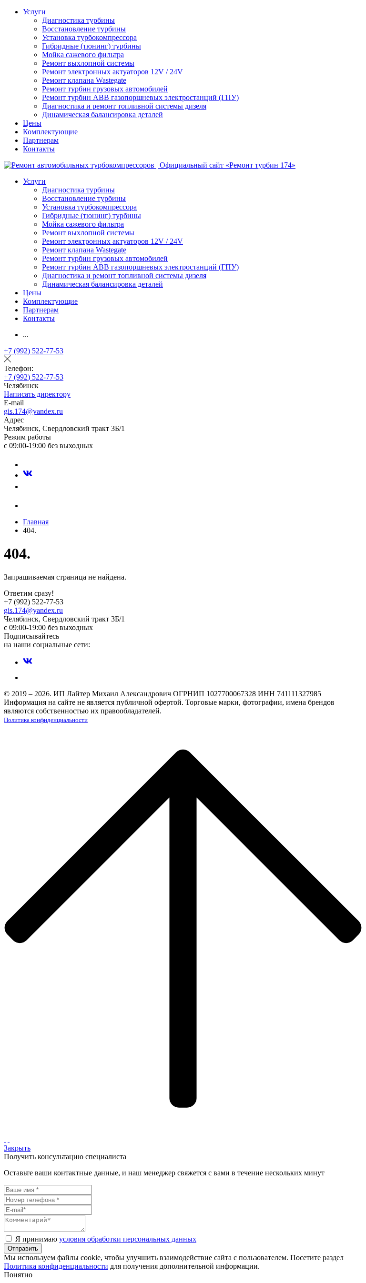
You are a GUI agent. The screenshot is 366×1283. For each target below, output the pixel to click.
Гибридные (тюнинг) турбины (91, 46)
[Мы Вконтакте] (27, 475)
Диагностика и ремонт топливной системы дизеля (124, 106)
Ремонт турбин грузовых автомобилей (105, 89)
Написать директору (37, 394)
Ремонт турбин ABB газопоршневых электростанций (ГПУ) (140, 97)
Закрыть (17, 1148)
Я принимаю (105, 1239)
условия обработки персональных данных (127, 1239)
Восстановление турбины (84, 29)
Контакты (39, 149)
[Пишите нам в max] (27, 465)
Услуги (34, 12)
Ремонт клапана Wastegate (84, 80)
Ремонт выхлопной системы (88, 63)
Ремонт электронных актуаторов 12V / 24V (112, 72)
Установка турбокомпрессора (89, 37)
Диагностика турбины (78, 20)
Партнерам (41, 140)
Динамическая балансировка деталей (102, 114)
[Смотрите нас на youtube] (27, 486)
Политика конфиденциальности (46, 719)
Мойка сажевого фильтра (83, 54)
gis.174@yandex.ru (33, 411)
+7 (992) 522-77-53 (33, 351)
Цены (32, 123)
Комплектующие (50, 132)
